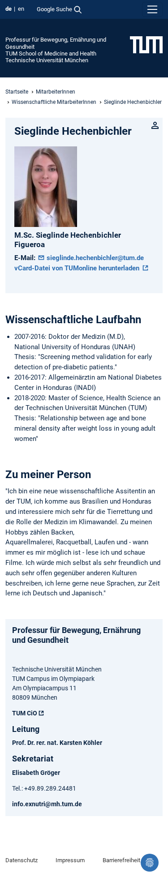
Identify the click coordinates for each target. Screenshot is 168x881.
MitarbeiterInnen (55, 92)
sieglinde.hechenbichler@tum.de (94, 258)
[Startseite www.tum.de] (146, 44)
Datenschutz (21, 860)
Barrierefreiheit (121, 860)
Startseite (16, 92)
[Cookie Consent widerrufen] (150, 863)
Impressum (70, 860)
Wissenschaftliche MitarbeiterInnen (54, 102)
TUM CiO (24, 713)
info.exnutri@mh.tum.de (47, 804)
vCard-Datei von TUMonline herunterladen (77, 268)
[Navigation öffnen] (152, 9)
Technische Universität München (46, 60)
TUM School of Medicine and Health (50, 53)
